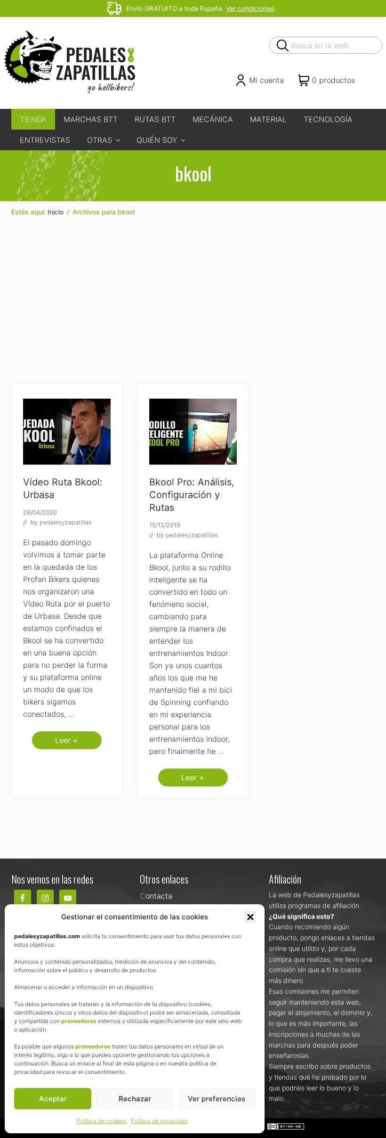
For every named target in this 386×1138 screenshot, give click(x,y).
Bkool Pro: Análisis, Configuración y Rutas (191, 494)
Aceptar (53, 1098)
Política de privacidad (159, 1120)
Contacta (156, 896)
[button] (250, 917)
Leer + (66, 742)
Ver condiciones (250, 8)
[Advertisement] (193, 300)
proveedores (78, 1020)
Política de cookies (101, 1120)
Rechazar (135, 1098)
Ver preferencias (216, 1098)
